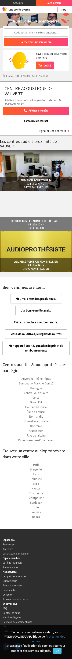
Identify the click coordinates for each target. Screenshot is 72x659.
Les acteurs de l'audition (16, 553)
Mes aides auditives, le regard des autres (36, 334)
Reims (36, 517)
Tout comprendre (12, 585)
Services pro (9, 544)
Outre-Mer (36, 431)
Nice (36, 484)
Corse (36, 398)
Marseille (36, 469)
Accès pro (8, 549)
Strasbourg (36, 493)
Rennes (36, 512)
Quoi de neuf (10, 581)
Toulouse (36, 479)
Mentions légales (12, 617)
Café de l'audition (12, 562)
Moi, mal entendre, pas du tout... (36, 299)
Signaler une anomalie (53, 131)
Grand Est (36, 402)
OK (57, 651)
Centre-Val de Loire (36, 393)
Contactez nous (11, 612)
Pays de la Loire (36, 435)
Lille (36, 507)
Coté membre (54, 3)
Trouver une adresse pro (16, 599)
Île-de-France (36, 412)
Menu (63, 9)
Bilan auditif (9, 590)
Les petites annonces (14, 576)
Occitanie (36, 426)
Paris (36, 465)
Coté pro (18, 3)
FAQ (5, 608)
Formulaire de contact (36, 121)
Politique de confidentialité (17, 622)
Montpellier (36, 498)
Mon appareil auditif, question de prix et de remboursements (36, 348)
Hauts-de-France (36, 407)
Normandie (36, 416)
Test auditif (44, 65)
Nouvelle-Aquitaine (36, 421)
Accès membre (11, 567)
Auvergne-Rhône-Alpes (36, 379)
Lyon (36, 474)
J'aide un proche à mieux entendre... (36, 322)
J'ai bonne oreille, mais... (36, 310)
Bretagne (36, 388)
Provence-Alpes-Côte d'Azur (36, 440)
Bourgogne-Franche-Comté (36, 383)
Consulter (8, 594)
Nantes (36, 488)
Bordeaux (36, 503)
